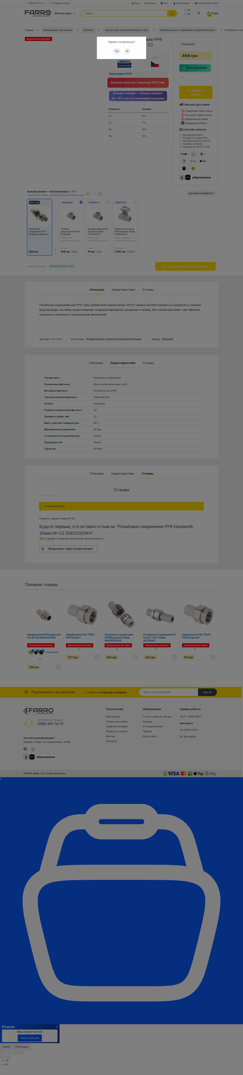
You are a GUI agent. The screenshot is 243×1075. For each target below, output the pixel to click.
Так (117, 51)
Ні (127, 51)
